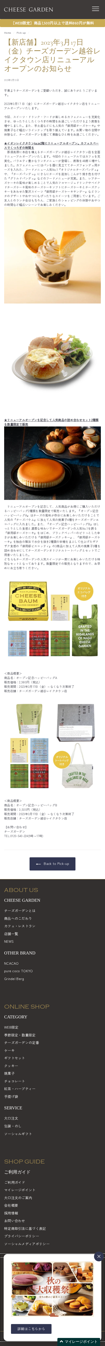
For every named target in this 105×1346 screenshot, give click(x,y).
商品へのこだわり (18, 918)
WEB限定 (11, 1027)
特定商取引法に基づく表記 (25, 1228)
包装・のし (13, 1125)
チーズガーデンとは (20, 910)
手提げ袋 (11, 1096)
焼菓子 (9, 1073)
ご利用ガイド (14, 1182)
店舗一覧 (11, 933)
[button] (78, 1342)
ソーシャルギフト (18, 1133)
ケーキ (9, 1050)
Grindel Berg (14, 978)
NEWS (9, 941)
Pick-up (21, 32)
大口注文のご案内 (18, 1197)
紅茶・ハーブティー (20, 1088)
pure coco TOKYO (18, 970)
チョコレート (14, 1081)
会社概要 (11, 1205)
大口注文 (11, 1118)
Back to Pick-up (56, 863)
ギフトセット (14, 1057)
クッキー (11, 1065)
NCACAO (11, 963)
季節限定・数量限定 (20, 1034)
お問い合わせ (14, 1220)
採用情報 (11, 1213)
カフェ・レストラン (20, 925)
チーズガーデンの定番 (21, 1042)
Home (7, 32)
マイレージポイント (20, 1189)
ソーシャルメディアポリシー (27, 1243)
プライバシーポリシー (21, 1236)
